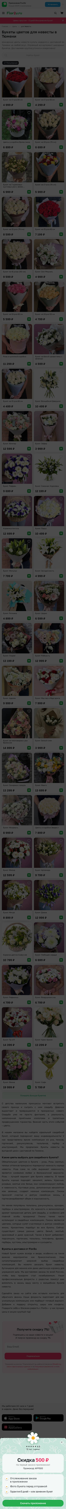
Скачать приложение (33, 1503)
